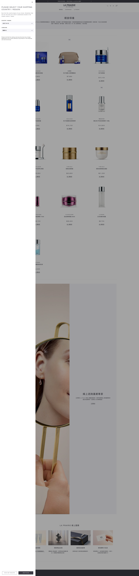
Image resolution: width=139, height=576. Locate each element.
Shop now (26, 572)
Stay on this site (9, 572)
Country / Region (6, 20)
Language (4, 27)
